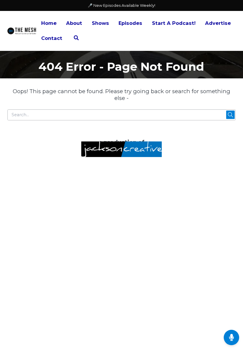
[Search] (76, 38)
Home (49, 23)
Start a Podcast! (174, 23)
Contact (51, 38)
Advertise (218, 23)
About (74, 23)
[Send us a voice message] (231, 337)
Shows (100, 23)
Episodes (130, 23)
